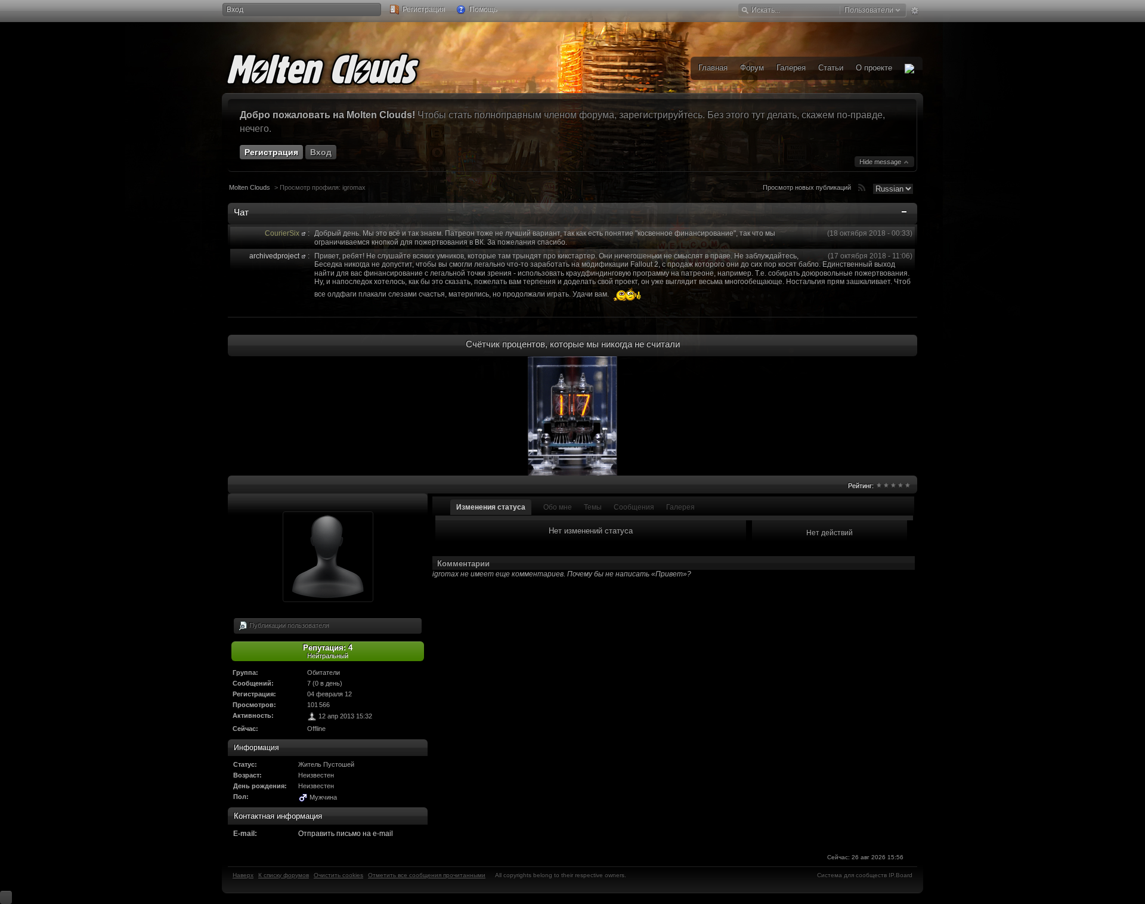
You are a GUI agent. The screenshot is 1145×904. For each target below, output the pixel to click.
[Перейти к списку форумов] (341, 67)
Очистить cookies (338, 875)
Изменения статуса (490, 507)
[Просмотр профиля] (303, 233)
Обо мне (557, 507)
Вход (235, 9)
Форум (752, 67)
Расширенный (914, 11)
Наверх (243, 875)
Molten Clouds (249, 187)
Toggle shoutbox (905, 214)
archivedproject (274, 256)
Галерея (680, 507)
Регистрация (423, 9)
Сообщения (634, 507)
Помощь (482, 9)
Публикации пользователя (288, 624)
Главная (713, 67)
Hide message (881, 161)
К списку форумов (283, 875)
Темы (593, 507)
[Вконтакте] (909, 68)
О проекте (874, 67)
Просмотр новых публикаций (807, 187)
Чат (241, 212)
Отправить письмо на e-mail (345, 833)
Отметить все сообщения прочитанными (426, 875)
